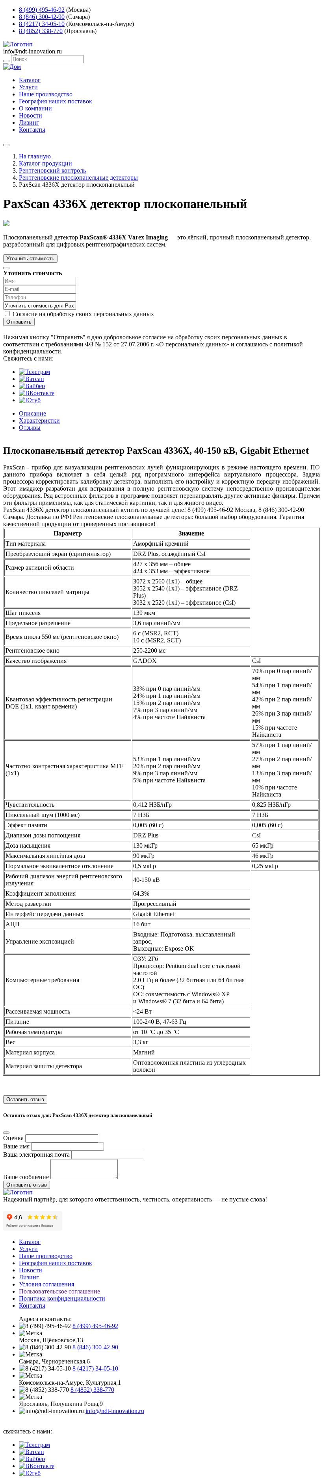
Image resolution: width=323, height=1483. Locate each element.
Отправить (19, 322)
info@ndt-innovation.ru (114, 1411)
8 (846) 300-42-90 (42, 16)
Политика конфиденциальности (62, 1298)
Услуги (28, 87)
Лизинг (29, 122)
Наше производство (45, 94)
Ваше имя (16, 1146)
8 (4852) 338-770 (41, 31)
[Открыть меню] (6, 145)
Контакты (32, 129)
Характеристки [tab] (39, 420)
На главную (35, 156)
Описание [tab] (32, 413)
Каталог (30, 80)
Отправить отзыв (26, 1185)
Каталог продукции (45, 163)
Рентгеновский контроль (52, 170)
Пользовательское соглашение (59, 1291)
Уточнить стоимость (30, 258)
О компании (35, 108)
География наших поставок (55, 101)
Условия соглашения (46, 1284)
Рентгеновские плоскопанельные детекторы (78, 177)
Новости (30, 115)
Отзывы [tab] (30, 427)
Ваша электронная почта (36, 1154)
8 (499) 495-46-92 (42, 9)
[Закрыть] (6, 268)
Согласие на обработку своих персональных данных (83, 314)
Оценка (13, 1138)
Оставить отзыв (25, 1099)
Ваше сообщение (26, 1177)
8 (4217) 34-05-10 (42, 23)
